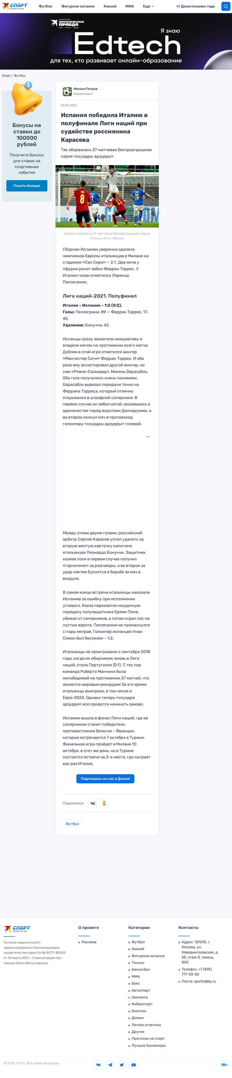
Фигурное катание (77, 6)
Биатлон (139, 1011)
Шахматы (140, 997)
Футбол (45, 6)
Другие (138, 1031)
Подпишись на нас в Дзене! (105, 779)
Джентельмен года (198, 6)
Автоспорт (141, 990)
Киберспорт (142, 1004)
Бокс (136, 983)
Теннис (138, 962)
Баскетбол (141, 969)
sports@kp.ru (205, 981)
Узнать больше (27, 186)
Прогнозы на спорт (148, 1038)
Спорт (6, 76)
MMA (130, 6)
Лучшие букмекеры (149, 1045)
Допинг (138, 1018)
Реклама (89, 942)
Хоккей (110, 6)
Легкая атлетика (146, 1025)
